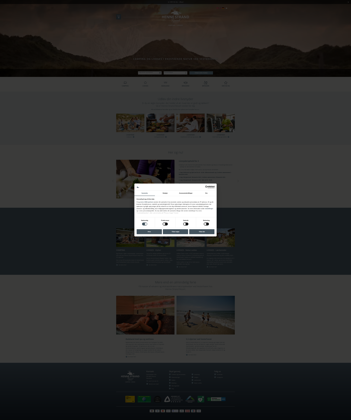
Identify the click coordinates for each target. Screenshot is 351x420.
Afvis (149, 231)
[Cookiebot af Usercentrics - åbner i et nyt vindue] (207, 187)
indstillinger (209, 208)
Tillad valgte (175, 231)
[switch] (165, 224)
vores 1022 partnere (147, 202)
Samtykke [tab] (144, 193)
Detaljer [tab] (165, 193)
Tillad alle (202, 231)
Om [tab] (206, 193)
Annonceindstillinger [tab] (186, 193)
